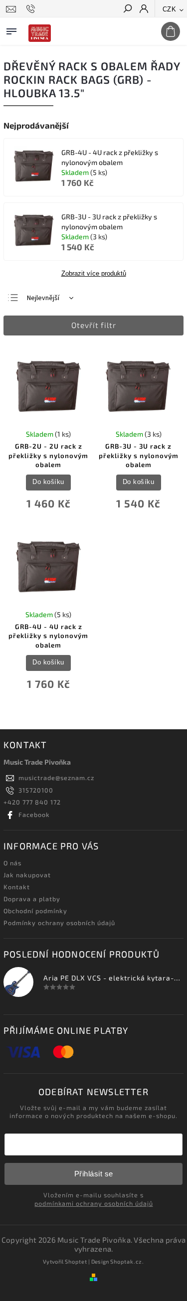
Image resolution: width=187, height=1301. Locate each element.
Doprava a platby (31, 899)
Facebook (34, 814)
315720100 (35, 790)
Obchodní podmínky (35, 911)
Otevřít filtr (93, 325)
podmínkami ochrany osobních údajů (93, 1203)
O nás (12, 863)
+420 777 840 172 (32, 802)
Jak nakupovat (27, 875)
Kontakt (16, 887)
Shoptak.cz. (127, 1261)
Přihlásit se (93, 1173)
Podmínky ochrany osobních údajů (59, 923)
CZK (170, 9)
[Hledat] (127, 9)
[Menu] (11, 29)
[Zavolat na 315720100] (32, 8)
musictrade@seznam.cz (56, 778)
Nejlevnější (43, 298)
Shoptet (76, 1261)
